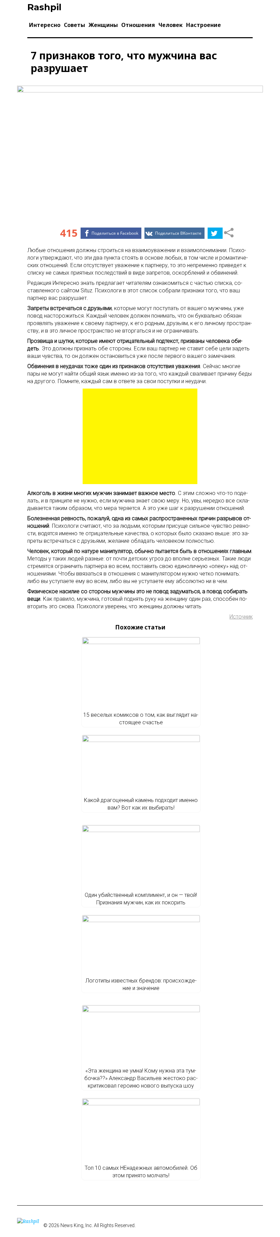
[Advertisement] (140, 436)
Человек (170, 25)
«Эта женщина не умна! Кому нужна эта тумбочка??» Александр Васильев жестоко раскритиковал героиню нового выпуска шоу (141, 1078)
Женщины (103, 25)
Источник (241, 616)
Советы (74, 25)
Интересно (44, 25)
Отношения (138, 25)
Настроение (203, 25)
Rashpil (44, 7)
